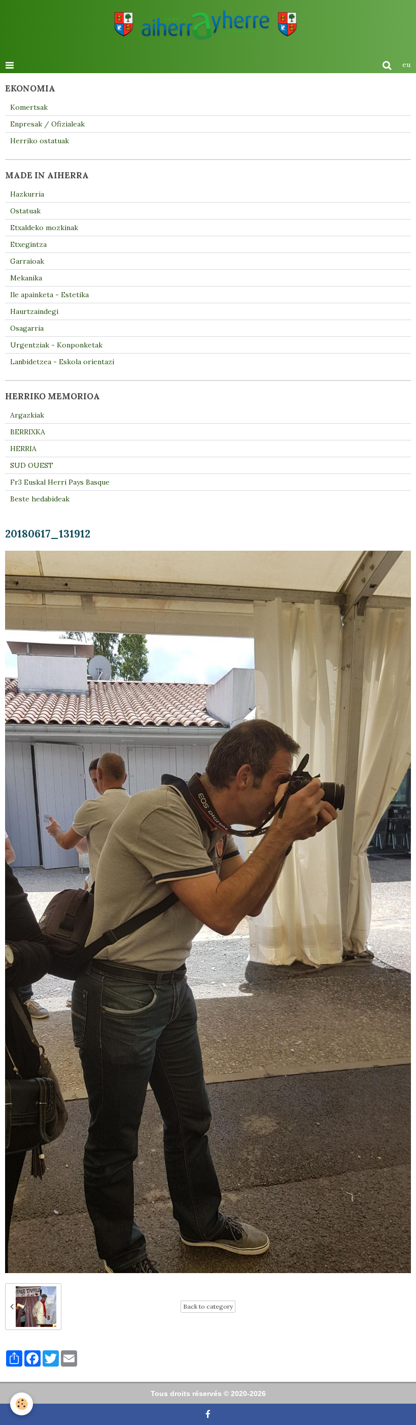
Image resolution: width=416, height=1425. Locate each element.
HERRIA (23, 448)
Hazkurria (27, 194)
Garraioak (27, 261)
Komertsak (29, 107)
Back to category (208, 1306)
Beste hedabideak (40, 498)
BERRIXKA (27, 431)
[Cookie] (21, 1403)
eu (406, 64)
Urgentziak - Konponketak (56, 345)
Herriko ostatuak (39, 140)
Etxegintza (28, 244)
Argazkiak (27, 415)
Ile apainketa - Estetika (49, 294)
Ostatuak (25, 210)
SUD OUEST (31, 465)
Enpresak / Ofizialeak (47, 124)
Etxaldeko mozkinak (44, 227)
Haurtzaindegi (34, 311)
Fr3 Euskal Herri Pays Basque (60, 482)
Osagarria (27, 328)
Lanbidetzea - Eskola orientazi (62, 361)
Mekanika (26, 277)
